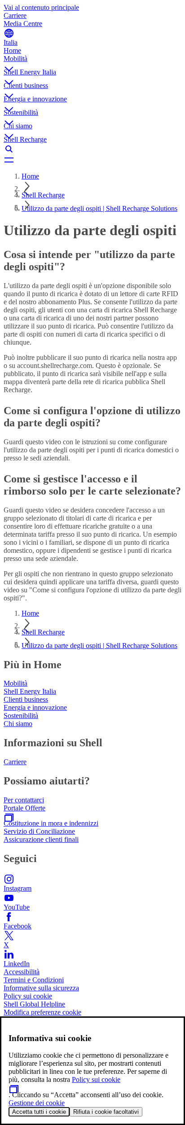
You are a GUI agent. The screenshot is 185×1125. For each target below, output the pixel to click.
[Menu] (92, 159)
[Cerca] (92, 149)
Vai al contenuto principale (41, 7)
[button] (92, 61)
